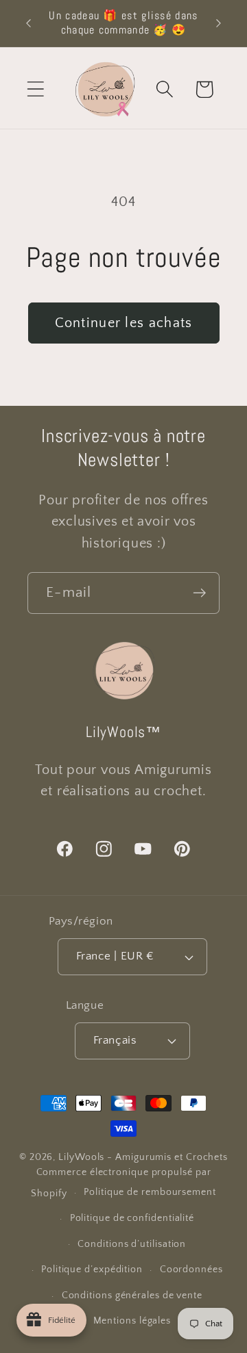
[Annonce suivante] (219, 23)
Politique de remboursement (150, 1192)
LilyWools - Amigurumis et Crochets (143, 1157)
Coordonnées (191, 1269)
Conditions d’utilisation (132, 1244)
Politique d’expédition (92, 1269)
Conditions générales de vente (132, 1295)
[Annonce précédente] (29, 23)
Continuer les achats (124, 323)
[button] (35, 89)
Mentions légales (132, 1320)
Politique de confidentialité (132, 1218)
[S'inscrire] (199, 593)
